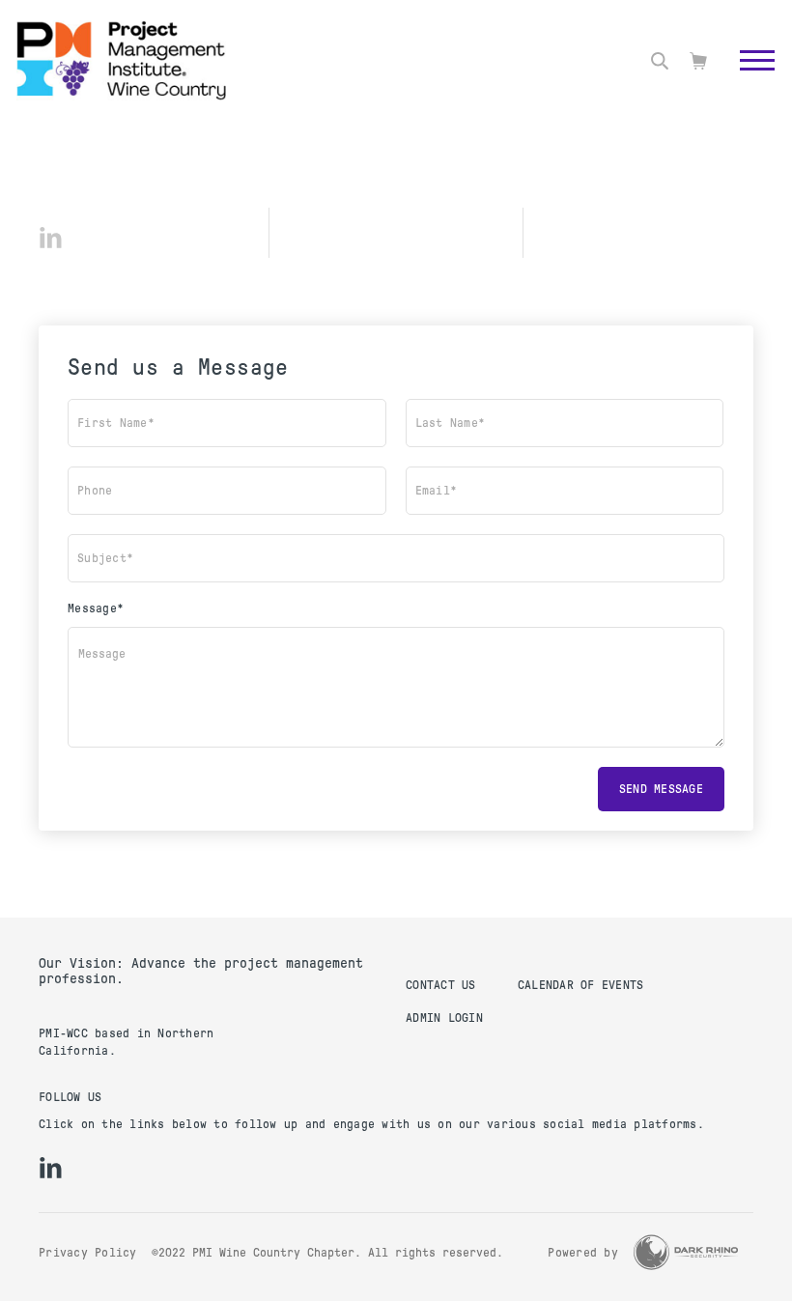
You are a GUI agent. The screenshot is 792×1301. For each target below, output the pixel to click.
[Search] (659, 60)
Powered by (583, 1252)
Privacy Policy (88, 1252)
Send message (661, 789)
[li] (51, 237)
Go (747, 82)
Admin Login (444, 1018)
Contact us (441, 985)
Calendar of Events (581, 985)
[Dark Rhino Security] (686, 1252)
